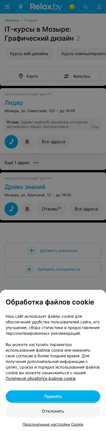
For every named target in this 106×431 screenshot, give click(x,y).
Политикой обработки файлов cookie (41, 378)
